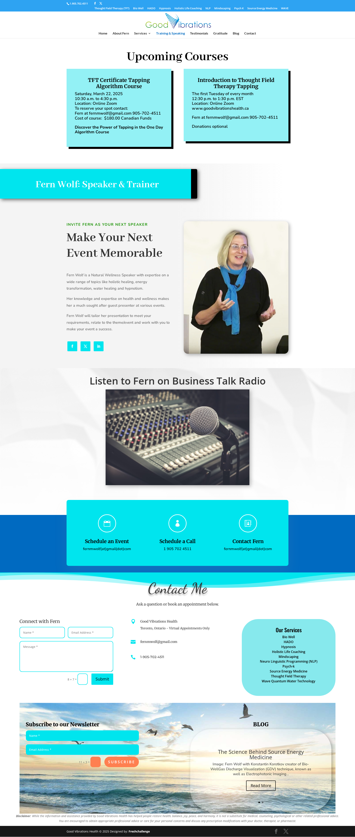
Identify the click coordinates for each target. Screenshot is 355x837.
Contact (250, 33)
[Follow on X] (85, 346)
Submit (102, 679)
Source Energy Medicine (262, 8)
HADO (151, 8)
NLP (208, 8)
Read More (261, 785)
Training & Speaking (170, 33)
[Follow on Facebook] (72, 346)
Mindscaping (222, 8)
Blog (236, 33)
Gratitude (220, 33)
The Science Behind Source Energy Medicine (261, 754)
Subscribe (121, 761)
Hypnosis (165, 8)
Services (140, 33)
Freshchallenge (139, 831)
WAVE (284, 8)
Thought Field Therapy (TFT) (112, 8)
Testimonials (199, 33)
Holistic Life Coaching (188, 8)
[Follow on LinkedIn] (99, 346)
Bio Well (138, 8)
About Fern (121, 33)
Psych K (239, 8)
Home (103, 33)
